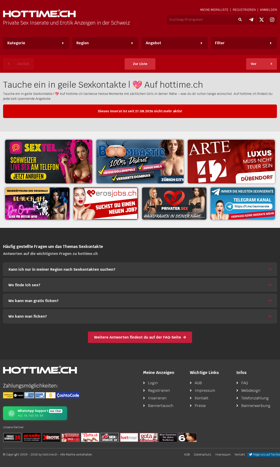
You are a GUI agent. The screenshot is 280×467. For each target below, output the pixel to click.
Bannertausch (160, 405)
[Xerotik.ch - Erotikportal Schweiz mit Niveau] (51, 437)
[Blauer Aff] (37, 203)
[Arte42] (231, 161)
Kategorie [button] (16, 43)
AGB (198, 383)
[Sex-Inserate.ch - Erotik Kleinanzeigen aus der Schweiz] (109, 437)
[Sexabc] (32, 437)
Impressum (205, 390)
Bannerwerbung (255, 405)
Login (153, 383)
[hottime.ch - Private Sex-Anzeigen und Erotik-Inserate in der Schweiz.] (39, 13)
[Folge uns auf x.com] (261, 20)
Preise (200, 405)
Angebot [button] (153, 43)
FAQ (244, 383)
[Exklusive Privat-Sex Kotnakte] (174, 203)
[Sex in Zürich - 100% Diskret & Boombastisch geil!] (139, 161)
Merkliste (214, 9)
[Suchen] (240, 20)
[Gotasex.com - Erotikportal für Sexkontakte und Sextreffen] (148, 437)
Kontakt (201, 398)
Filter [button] (220, 43)
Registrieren (244, 10)
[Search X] (168, 437)
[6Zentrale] (187, 437)
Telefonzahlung (255, 398)
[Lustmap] (129, 437)
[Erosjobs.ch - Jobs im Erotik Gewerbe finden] (106, 203)
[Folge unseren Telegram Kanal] (251, 20)
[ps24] (12, 437)
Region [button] (82, 43)
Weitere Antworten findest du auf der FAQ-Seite (137, 337)
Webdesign (251, 390)
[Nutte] (90, 437)
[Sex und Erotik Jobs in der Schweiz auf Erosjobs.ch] (70, 437)
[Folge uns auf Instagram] (272, 20)
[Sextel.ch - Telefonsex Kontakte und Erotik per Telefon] (48, 161)
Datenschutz (202, 454)
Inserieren (157, 398)
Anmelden (268, 10)
